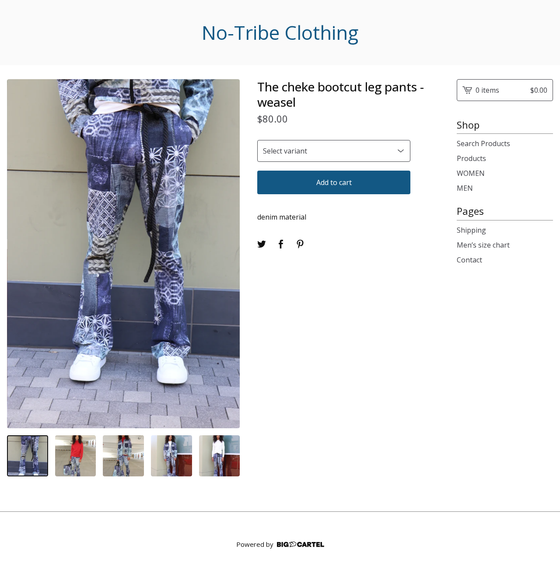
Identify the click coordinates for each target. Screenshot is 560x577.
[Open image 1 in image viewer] (123, 254)
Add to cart (334, 182)
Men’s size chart (483, 245)
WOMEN (471, 173)
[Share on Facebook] (280, 244)
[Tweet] (261, 244)
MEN (465, 188)
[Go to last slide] (19, 253)
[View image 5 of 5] (219, 455)
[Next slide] (227, 253)
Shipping (471, 230)
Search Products (483, 143)
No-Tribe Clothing (280, 32)
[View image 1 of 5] (27, 455)
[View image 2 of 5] (75, 455)
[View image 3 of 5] (123, 455)
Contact (469, 260)
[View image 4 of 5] (171, 455)
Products (471, 158)
